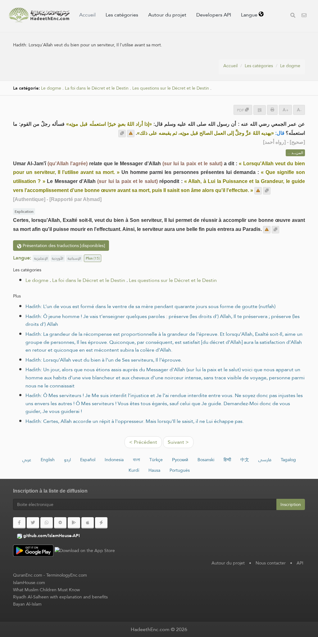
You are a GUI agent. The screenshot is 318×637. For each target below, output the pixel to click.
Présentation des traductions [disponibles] (63, 245)
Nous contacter (271, 563)
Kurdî (134, 470)
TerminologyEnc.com (66, 575)
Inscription (290, 504)
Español (87, 460)
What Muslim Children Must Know (46, 590)
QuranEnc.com (27, 575)
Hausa (154, 470)
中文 (244, 460)
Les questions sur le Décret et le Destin (170, 88)
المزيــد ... (295, 153)
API (300, 563)
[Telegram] (60, 522)
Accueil (87, 14)
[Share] (259, 110)
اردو (67, 460)
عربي (26, 460)
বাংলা (136, 460)
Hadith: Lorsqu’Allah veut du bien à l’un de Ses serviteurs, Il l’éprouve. (103, 359)
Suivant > (178, 442)
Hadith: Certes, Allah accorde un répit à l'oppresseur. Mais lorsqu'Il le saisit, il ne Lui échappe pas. (134, 421)
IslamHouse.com (29, 582)
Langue (250, 14)
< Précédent (143, 442)
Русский (180, 460)
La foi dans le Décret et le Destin (97, 88)
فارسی (264, 460)
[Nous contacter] (304, 16)
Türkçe (156, 460)
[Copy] (122, 133)
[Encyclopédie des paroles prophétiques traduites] (39, 15)
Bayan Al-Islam (27, 604)
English (48, 460)
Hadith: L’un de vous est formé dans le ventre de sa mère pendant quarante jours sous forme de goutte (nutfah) (150, 306)
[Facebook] (19, 522)
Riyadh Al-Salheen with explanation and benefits (60, 597)
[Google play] (74, 522)
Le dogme (290, 66)
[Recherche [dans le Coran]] (292, 16)
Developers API (213, 14)
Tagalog (288, 460)
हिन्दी (227, 460)
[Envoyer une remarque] (130, 133)
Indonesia (114, 460)
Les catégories (122, 14)
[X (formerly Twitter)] (33, 522)
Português (180, 470)
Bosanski (206, 460)
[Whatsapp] (46, 522)
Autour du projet (167, 14)
